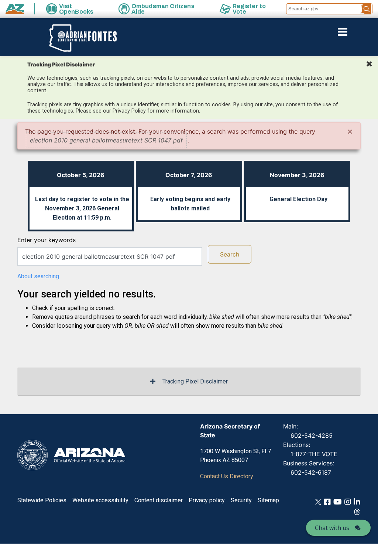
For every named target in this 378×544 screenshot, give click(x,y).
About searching (38, 276)
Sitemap (268, 500)
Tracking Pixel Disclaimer (195, 381)
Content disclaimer (158, 500)
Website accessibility (100, 500)
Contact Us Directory (226, 476)
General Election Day (298, 199)
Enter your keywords (46, 240)
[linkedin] (357, 501)
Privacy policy (207, 500)
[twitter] (318, 501)
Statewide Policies (41, 500)
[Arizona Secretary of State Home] (79, 38)
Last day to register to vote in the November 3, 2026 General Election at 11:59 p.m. (82, 208)
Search (229, 254)
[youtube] (337, 501)
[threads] (357, 511)
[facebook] (327, 501)
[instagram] (347, 501)
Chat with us (332, 528)
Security (241, 500)
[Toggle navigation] (355, 31)
